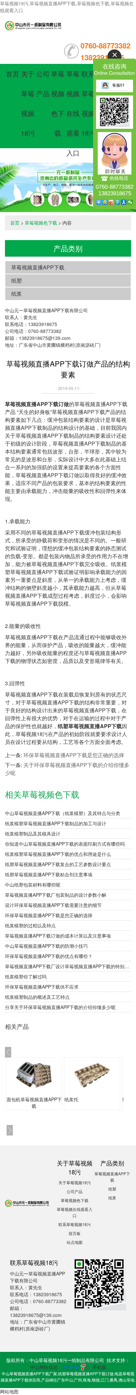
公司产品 (75, 1191)
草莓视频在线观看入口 (73, 113)
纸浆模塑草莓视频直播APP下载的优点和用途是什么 (58, 854)
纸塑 (16, 280)
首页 (12, 73)
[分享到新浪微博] (111, 202)
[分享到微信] (130, 202)
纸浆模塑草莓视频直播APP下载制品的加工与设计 (55, 823)
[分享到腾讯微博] (117, 202)
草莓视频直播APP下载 (37, 267)
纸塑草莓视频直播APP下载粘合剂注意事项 (48, 874)
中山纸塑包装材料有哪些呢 (32, 884)
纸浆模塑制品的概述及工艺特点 (37, 997)
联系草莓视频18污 (74, 1224)
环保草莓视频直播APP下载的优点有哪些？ (48, 956)
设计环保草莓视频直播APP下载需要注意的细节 (53, 905)
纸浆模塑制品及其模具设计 (32, 833)
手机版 (99, 1367)
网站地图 (9, 1391)
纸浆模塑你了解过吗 (26, 976)
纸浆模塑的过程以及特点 (30, 925)
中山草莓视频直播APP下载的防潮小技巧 (46, 946)
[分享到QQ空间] (105, 202)
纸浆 (16, 293)
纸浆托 (71, 1099)
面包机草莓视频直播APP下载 (34, 1102)
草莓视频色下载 (41, 222)
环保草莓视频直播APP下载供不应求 (42, 986)
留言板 (75, 1233)
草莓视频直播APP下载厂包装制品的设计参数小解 (55, 894)
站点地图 (75, 1242)
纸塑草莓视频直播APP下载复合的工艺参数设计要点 (58, 864)
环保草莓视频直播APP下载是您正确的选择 (73, 755)
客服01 (118, 85)
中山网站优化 (44, 1367)
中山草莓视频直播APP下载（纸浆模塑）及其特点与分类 (62, 813)
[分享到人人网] (124, 202)
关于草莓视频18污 (74, 1182)
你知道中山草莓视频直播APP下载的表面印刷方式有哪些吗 (65, 843)
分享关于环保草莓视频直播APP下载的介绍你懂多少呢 (60, 1007)
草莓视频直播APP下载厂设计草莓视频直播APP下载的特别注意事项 (68, 966)
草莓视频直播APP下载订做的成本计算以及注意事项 (58, 935)
